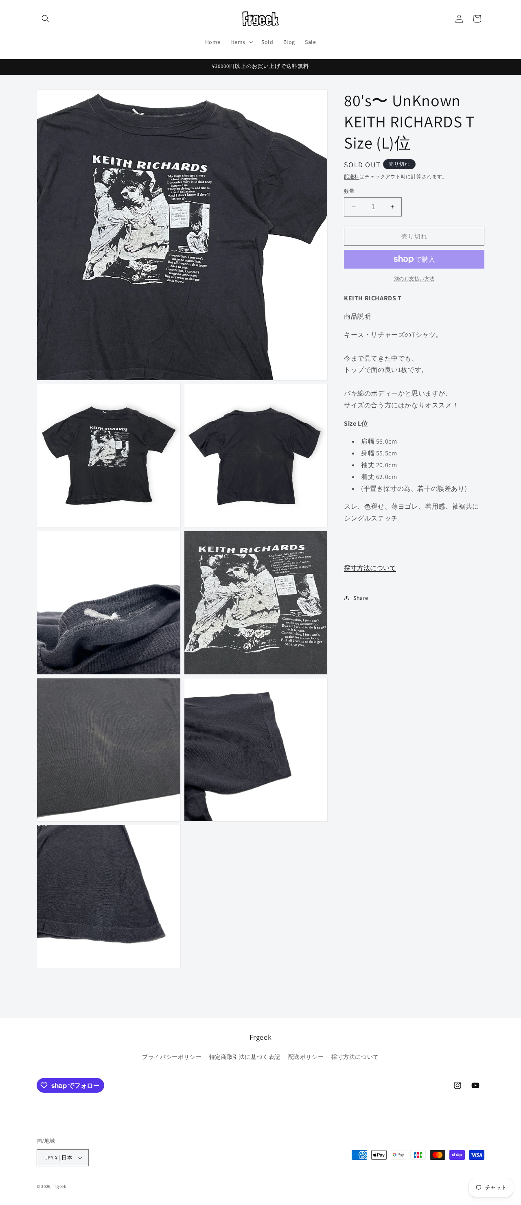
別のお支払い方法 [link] (414, 279)
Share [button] (360, 597)
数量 (349, 190)
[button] (46, 19)
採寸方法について (370, 567)
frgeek (59, 1186)
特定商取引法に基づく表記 (244, 1057)
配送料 (351, 176)
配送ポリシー (306, 1057)
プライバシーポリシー (171, 1057)
